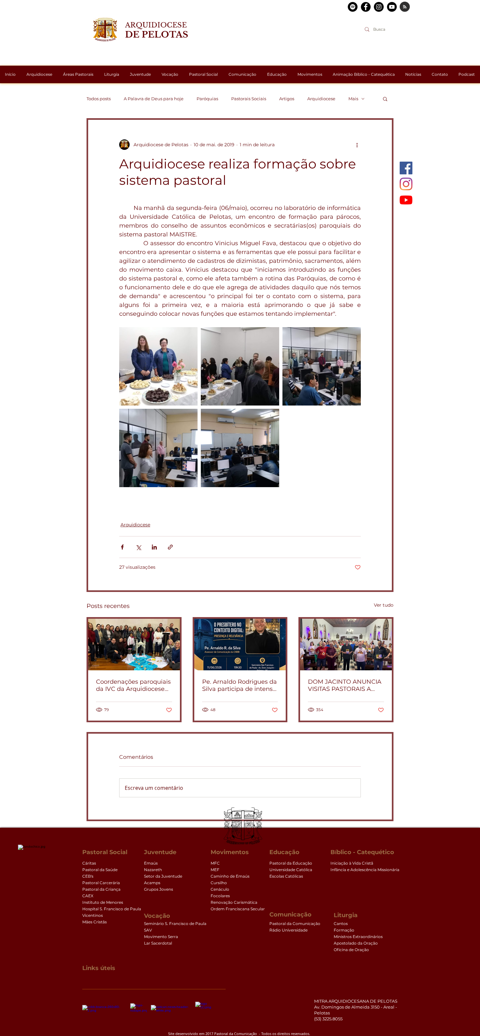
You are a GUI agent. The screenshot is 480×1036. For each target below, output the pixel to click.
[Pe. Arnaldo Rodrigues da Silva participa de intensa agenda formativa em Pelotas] (240, 644)
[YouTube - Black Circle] (392, 7)
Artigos (286, 98)
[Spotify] (353, 7)
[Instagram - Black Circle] (379, 7)
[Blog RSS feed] (405, 7)
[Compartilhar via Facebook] (122, 547)
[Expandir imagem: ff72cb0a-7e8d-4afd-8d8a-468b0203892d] (158, 366)
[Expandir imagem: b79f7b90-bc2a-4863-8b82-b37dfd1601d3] (158, 448)
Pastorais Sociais (248, 98)
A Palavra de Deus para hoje (154, 98)
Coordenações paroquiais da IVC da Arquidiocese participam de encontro (133, 685)
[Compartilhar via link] (170, 547)
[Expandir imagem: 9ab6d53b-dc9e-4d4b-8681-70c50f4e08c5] (321, 366)
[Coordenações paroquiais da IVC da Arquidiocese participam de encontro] (134, 644)
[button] (385, 98)
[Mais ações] (357, 145)
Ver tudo (383, 605)
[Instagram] (406, 184)
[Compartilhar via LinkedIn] (154, 547)
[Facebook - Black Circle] (366, 7)
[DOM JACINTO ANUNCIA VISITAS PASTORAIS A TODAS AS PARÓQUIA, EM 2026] (346, 644)
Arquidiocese (321, 98)
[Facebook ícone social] (406, 168)
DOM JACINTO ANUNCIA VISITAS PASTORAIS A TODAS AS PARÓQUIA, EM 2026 (344, 685)
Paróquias (207, 98)
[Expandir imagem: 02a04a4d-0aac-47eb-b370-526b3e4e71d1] (240, 448)
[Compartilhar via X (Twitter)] (138, 547)
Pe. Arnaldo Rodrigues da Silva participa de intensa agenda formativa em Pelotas (239, 685)
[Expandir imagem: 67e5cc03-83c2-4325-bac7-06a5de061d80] (240, 366)
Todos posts (99, 98)
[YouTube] (406, 200)
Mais (353, 98)
